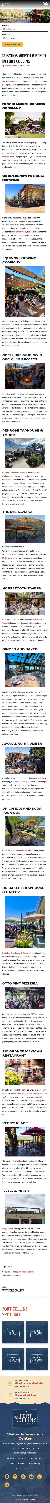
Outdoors (30, 1271)
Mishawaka (7, 558)
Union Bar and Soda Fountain (14, 850)
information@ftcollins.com (25, 1453)
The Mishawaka (17, 512)
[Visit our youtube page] (31, 1476)
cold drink (35, 77)
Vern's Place (15, 1123)
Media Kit (22, 1458)
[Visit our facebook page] (7, 1476)
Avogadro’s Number (22, 743)
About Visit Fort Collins (25, 1468)
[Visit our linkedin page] (7, 1484)
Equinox (7, 335)
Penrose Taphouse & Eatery (13, 472)
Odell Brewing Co (20, 355)
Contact (11, 1463)
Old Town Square (19, 231)
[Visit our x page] (23, 1476)
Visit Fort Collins (11, 66)
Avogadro (40, 778)
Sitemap (21, 1463)
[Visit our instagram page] (15, 1476)
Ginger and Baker (19, 649)
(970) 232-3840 (17, 1448)
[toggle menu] (45, 4)
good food (11, 81)
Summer (10, 1275)
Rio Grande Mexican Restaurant (25, 1093)
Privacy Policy (34, 1463)
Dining (15, 1271)
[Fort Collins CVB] (6, 5)
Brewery (22, 1271)
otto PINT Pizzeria (20, 983)
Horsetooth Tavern (22, 588)
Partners (10, 1458)
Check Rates (13, 45)
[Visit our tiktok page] (39, 1476)
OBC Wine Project (20, 359)
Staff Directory (35, 1458)
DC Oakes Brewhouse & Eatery (15, 953)
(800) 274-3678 (33, 1448)
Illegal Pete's (16, 1191)
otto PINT (31, 1014)
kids (10, 249)
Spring (18, 1275)
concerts (23, 235)
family (38, 1100)
